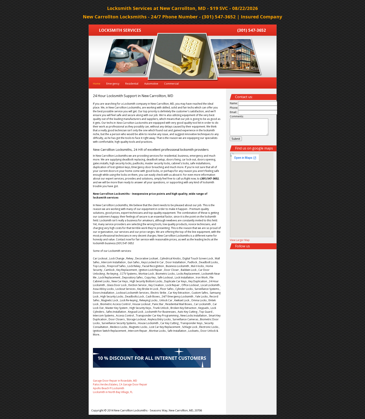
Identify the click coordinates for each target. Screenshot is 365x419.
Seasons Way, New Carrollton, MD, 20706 (176, 410)
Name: (234, 103)
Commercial (171, 83)
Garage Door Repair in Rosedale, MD (115, 380)
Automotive (151, 83)
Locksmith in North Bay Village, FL (113, 392)
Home (96, 83)
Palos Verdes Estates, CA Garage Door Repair (120, 384)
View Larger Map (240, 240)
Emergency (112, 83)
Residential (131, 83)
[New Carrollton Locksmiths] (120, 31)
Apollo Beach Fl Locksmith (108, 388)
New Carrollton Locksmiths (131, 410)
